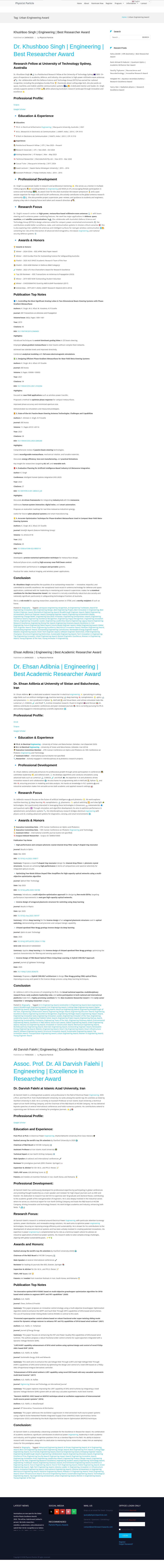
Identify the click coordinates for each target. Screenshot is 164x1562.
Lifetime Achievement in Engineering (86, 1469)
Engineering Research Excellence (42, 1460)
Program (118, 3)
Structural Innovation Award (54, 1031)
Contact (144, 3)
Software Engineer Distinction (72, 632)
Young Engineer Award (23, 1035)
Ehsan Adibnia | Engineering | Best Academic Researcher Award (57, 652)
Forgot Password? (126, 1544)
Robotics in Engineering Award (75, 1471)
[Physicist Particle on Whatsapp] (73, 1511)
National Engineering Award (50, 1471)
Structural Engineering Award (55, 1473)
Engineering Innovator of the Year (76, 1016)
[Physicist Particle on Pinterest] (68, 1511)
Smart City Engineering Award (71, 1029)
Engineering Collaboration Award (34, 1011)
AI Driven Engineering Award (75, 1447)
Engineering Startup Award (91, 1018)
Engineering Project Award (68, 1018)
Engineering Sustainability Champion (28, 1020)
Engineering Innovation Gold (25, 1016)
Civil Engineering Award (56, 1007)
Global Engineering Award (86, 625)
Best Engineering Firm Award (81, 1449)
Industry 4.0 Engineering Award (32, 1024)
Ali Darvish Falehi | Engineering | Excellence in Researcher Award (58, 1049)
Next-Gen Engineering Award (55, 1027)
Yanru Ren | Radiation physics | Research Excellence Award (127, 88)
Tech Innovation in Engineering (89, 634)
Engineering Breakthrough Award (27, 1454)
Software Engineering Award (31, 1031)
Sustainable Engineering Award (63, 634)
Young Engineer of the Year (31, 638)
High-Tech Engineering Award (42, 1467)
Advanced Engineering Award (51, 1447)
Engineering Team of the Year (56, 1020)
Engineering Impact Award (92, 1014)
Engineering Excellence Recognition (42, 619)
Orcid (16, 722)
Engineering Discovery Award (80, 1454)
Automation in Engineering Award (73, 1005)
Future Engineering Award (40, 1465)
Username (127, 1510)
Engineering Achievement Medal (81, 614)
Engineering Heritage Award (69, 1014)
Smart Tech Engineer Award (48, 632)
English (137, 1)
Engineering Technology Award (91, 1460)
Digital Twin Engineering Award (42, 1009)
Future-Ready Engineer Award (63, 625)
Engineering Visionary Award (67, 623)
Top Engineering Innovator (24, 636)
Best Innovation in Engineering (86, 610)
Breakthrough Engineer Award (72, 612)
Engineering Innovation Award (84, 1456)
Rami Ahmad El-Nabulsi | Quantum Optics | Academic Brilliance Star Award (128, 63)
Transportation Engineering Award (42, 1033)
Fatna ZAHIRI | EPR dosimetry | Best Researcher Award (129, 55)
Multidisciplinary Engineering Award (28, 1027)
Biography (26, 608)
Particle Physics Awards (58, 1525)
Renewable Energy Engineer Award (84, 629)
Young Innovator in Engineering (55, 638)
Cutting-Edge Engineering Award (80, 1007)
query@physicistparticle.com (95, 1515)
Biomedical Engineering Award (46, 612)
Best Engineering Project (63, 610)
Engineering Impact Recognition (71, 619)
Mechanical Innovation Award (68, 627)
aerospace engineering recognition (53, 608)
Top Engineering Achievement (42, 1476)
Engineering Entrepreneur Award (77, 616)
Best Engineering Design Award (56, 1449)
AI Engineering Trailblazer (78, 608)
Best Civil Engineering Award (31, 1449)
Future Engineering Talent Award (37, 625)
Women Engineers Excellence (69, 636)
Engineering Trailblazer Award (26, 1463)
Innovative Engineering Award (32, 1469)
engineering (83, 231)
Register (109, 3)
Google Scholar (20, 109)
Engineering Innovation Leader (32, 621)
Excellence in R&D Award (40, 1022)
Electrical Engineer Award (35, 614)
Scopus (16, 105)
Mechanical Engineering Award (86, 1024)
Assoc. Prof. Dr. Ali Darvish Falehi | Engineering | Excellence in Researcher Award (58, 1071)
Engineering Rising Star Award (43, 623)
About (86, 3)
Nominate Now (97, 3)
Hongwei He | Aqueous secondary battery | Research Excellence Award (127, 80)
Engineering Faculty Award (38, 1456)
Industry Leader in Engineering (67, 1467)
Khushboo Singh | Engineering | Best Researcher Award (52, 32)
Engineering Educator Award (82, 1011)
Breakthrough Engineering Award (32, 1007)
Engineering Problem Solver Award (43, 1018)
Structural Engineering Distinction (36, 634)
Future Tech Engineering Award (64, 1465)
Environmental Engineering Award (77, 1463)
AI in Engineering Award (49, 1005)
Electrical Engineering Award (67, 1009)
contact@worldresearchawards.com (98, 1527)
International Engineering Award (58, 1469)
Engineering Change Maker (24, 616)
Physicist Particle (24, 3)
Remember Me (127, 1529)
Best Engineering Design (43, 610)
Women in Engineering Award (91, 1033)
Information (131, 3)
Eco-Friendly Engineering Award (42, 1452)
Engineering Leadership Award (58, 621)
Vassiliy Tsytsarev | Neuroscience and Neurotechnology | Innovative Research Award (129, 71)
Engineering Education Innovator (49, 616)
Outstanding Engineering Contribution (53, 629)
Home (79, 3)
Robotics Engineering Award (25, 632)
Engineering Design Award (59, 1011)
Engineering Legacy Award (82, 621)
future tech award (58, 1022)
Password (127, 1520)
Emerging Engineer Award (56, 614)
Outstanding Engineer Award (25, 629)
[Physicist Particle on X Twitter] (51, 1511)
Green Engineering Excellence (44, 627)
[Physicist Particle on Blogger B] (56, 1511)
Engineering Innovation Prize (25, 1458)
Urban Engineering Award (46, 636)
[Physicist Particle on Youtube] (62, 1511)
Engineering (46, 127)
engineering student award (68, 1460)
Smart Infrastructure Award (31, 1473)
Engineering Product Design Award (77, 1458)
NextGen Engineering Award (92, 627)
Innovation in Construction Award (59, 1024)
